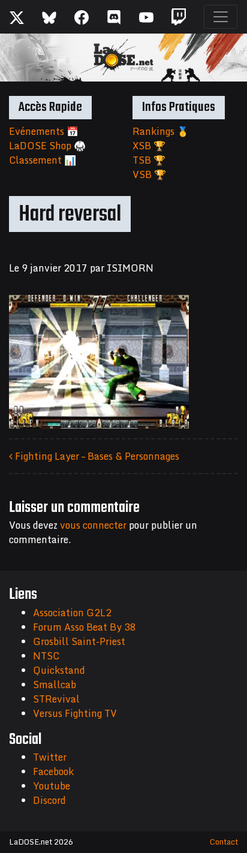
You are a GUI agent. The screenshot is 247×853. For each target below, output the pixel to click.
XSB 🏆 (148, 145)
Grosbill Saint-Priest (79, 641)
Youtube (51, 786)
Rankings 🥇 (160, 131)
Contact (224, 842)
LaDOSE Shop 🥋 (47, 145)
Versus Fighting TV (75, 713)
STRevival (56, 699)
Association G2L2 (72, 612)
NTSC (46, 656)
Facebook (53, 771)
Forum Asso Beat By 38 (84, 627)
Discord (49, 800)
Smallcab (54, 684)
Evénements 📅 (44, 131)
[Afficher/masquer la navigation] (220, 17)
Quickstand (59, 670)
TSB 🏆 (148, 160)
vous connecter (93, 525)
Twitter (50, 757)
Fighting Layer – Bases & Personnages (96, 456)
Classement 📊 (42, 160)
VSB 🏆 (149, 174)
